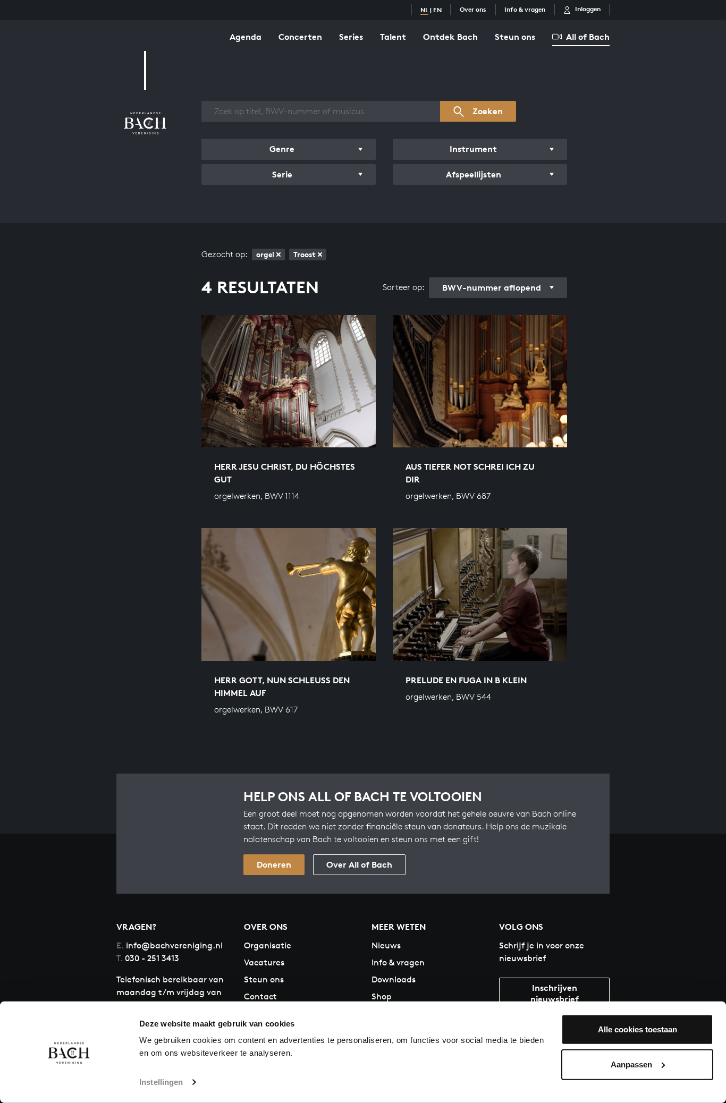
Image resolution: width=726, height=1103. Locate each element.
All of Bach (588, 36)
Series (351, 36)
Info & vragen (524, 9)
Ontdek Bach (450, 36)
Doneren (274, 864)
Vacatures (264, 962)
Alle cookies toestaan (637, 1029)
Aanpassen (631, 1063)
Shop (382, 996)
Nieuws (386, 945)
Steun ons (515, 36)
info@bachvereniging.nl (169, 945)
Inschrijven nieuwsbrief (554, 993)
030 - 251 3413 (147, 958)
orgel (265, 254)
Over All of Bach (359, 864)
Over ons (473, 9)
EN (437, 10)
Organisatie (267, 945)
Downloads (394, 979)
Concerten (300, 36)
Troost (304, 254)
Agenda (245, 36)
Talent (393, 36)
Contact (260, 996)
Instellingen (161, 1082)
